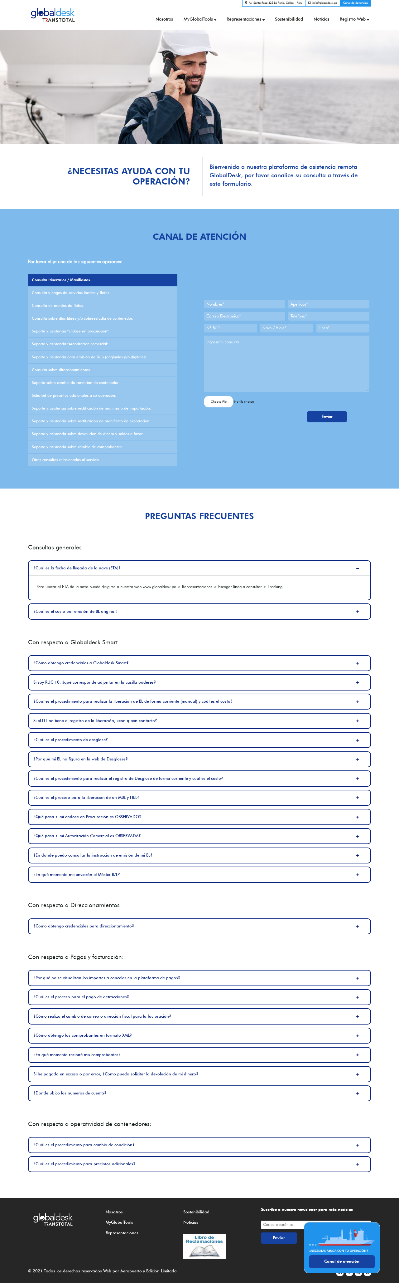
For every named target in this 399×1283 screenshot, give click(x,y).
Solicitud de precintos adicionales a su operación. (74, 395)
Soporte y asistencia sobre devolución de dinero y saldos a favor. (87, 433)
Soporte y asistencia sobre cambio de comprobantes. (77, 447)
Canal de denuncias (355, 2)
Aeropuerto (131, 1271)
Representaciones (244, 19)
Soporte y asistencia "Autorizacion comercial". (70, 344)
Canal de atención (341, 1261)
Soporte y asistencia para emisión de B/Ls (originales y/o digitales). (90, 357)
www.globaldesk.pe (159, 586)
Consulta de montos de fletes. (58, 305)
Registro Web (353, 19)
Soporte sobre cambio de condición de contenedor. (75, 382)
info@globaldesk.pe (324, 2)
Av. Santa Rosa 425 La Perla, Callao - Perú (275, 2)
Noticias (321, 19)
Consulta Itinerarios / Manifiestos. (61, 280)
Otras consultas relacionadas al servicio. (66, 459)
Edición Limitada (161, 1271)
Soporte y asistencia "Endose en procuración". (71, 331)
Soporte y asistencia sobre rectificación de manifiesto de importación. (91, 408)
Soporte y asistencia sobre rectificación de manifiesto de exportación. (91, 421)
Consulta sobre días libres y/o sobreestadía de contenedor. (82, 318)
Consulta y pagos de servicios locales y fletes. (71, 292)
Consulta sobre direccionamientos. (61, 369)
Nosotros (164, 19)
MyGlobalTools (198, 19)
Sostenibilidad (289, 19)
